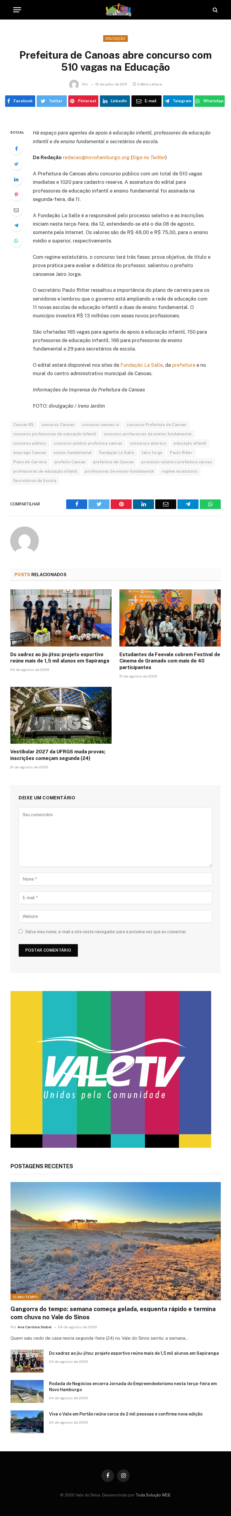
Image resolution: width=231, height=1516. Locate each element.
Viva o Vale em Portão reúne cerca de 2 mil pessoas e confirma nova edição (125, 1414)
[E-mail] (16, 210)
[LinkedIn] (16, 179)
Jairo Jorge (152, 452)
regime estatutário (180, 471)
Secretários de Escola (34, 480)
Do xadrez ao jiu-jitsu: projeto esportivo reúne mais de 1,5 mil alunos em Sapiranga (59, 658)
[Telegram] (16, 225)
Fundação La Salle (141, 365)
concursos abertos (148, 443)
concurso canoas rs (100, 424)
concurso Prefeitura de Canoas (156, 424)
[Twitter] (16, 164)
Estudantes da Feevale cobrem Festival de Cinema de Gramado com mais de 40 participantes (169, 661)
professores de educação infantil (45, 471)
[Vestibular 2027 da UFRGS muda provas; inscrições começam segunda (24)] (61, 715)
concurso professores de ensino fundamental (148, 434)
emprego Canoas (29, 452)
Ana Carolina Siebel (34, 1327)
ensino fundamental (72, 452)
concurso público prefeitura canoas (88, 443)
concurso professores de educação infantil (54, 434)
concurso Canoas (58, 424)
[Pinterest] (16, 195)
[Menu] (17, 10)
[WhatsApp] (16, 241)
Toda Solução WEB (153, 1495)
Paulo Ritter (181, 452)
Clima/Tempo (25, 1297)
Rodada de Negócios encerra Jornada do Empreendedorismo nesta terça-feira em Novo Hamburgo (133, 1386)
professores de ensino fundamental (119, 471)
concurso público (29, 443)
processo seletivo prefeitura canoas (176, 462)
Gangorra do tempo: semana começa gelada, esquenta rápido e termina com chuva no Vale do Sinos (113, 1313)
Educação (116, 38)
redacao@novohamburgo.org (96, 157)
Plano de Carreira (30, 462)
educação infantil (190, 443)
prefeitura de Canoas (113, 462)
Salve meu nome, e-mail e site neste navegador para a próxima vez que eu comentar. (105, 931)
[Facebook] (16, 149)
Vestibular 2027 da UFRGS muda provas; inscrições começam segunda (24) (57, 755)
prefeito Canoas (70, 462)
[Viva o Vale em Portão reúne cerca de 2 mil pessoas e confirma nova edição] (27, 1421)
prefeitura (183, 365)
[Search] (214, 10)
